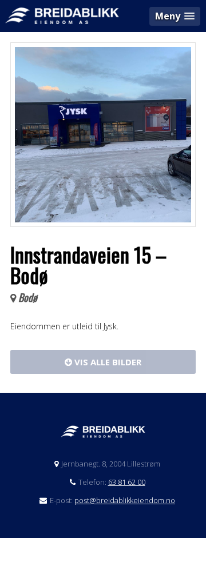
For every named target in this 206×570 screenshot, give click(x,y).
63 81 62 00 (126, 482)
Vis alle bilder (106, 362)
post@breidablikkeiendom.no (124, 500)
